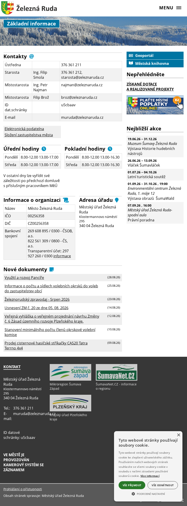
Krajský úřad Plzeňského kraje (68, 417)
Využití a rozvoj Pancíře (24, 277)
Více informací (149, 476)
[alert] (148, 466)
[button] (148, 493)
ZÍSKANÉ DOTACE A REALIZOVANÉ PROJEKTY (150, 87)
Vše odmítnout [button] (163, 485)
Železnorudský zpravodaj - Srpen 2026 (37, 299)
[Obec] (29, 10)
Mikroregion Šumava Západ (65, 386)
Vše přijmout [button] (132, 485)
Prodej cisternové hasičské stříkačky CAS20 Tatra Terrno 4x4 (46, 346)
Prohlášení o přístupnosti (22, 489)
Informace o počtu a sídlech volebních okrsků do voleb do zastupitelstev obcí (51, 288)
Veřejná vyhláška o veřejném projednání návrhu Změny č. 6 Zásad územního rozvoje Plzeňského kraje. (52, 319)
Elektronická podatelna (24, 128)
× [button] (178, 435)
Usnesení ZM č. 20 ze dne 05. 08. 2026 (36, 307)
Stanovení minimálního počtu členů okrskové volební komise (50, 332)
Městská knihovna (152, 63)
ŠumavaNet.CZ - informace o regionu (116, 386)
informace (62, 255)
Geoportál (144, 55)
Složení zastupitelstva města (29, 134)
